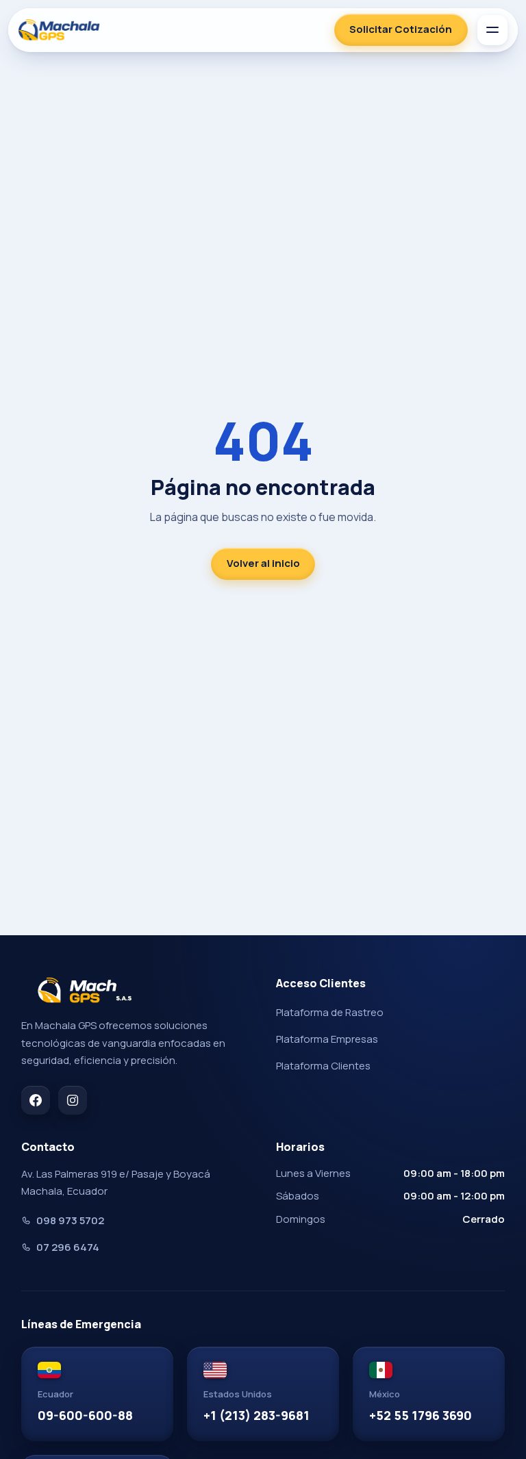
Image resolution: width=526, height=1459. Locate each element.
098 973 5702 (70, 1220)
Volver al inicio (263, 563)
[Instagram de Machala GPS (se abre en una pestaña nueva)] (72, 1100)
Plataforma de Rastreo (330, 1012)
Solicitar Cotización (400, 29)
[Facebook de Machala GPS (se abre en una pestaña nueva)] (35, 1100)
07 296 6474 (67, 1247)
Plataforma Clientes (323, 1065)
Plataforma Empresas (327, 1039)
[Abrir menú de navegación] (492, 30)
